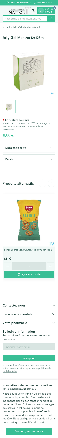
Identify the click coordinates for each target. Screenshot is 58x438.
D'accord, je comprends (29, 431)
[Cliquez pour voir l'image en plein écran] (29, 69)
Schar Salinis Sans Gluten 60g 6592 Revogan (28, 249)
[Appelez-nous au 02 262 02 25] (33, 10)
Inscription (29, 358)
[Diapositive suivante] (51, 183)
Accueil (6, 27)
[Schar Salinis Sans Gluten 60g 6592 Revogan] (29, 220)
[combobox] (25, 18)
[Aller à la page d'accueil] (20, 10)
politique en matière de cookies (28, 422)
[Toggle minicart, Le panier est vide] (41, 10)
